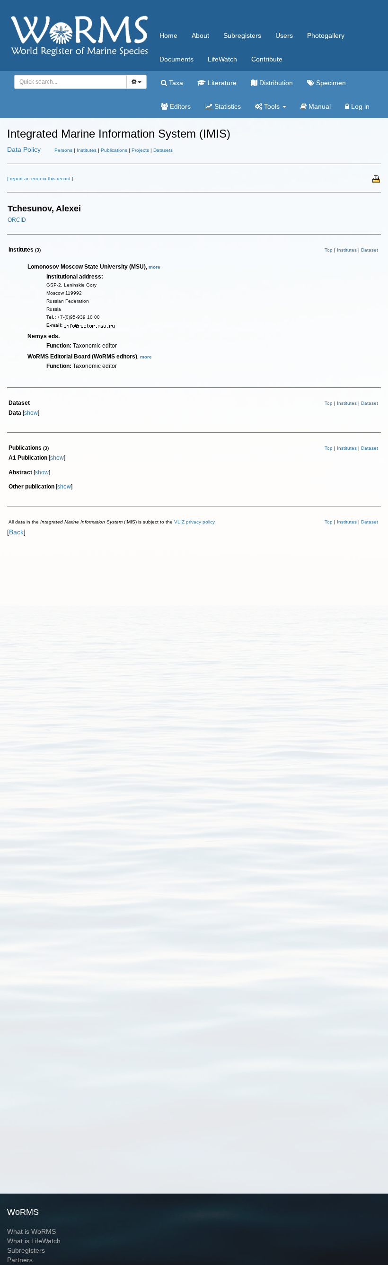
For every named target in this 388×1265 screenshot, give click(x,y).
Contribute (266, 59)
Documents (176, 59)
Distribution (275, 83)
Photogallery (325, 35)
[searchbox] (68, 81)
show (31, 413)
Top (329, 250)
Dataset (369, 250)
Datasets (163, 150)
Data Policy (24, 149)
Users (284, 35)
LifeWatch (222, 59)
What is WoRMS (31, 1231)
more (154, 267)
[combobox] (70, 82)
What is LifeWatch (34, 1241)
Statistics (226, 106)
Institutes (87, 150)
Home (168, 35)
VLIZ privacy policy (194, 521)
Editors (179, 106)
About (200, 35)
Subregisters (242, 35)
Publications (114, 150)
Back (16, 532)
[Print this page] (376, 178)
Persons (63, 150)
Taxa (175, 83)
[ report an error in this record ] (40, 178)
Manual (319, 106)
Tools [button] (272, 106)
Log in (359, 106)
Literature (221, 83)
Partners (20, 1260)
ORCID (17, 220)
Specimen (330, 83)
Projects (140, 150)
